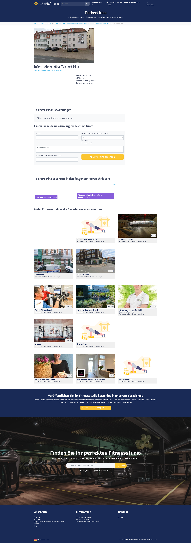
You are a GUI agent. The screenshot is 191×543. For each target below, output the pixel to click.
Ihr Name (39, 133)
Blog (35, 526)
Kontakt (120, 517)
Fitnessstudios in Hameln (102, 24)
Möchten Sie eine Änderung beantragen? (48, 70)
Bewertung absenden (103, 156)
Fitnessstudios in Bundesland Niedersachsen (71, 24)
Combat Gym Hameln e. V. (87, 239)
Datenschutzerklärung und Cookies (88, 522)
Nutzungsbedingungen (84, 517)
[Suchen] (87, 4)
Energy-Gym (82, 344)
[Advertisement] (127, 43)
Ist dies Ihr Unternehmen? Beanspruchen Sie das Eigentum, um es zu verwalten (95, 17)
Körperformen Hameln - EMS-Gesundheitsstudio (130, 311)
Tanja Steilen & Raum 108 (45, 379)
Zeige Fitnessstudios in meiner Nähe (96, 470)
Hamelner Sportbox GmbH (87, 310)
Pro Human (39, 275)
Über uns (37, 517)
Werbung (37, 524)
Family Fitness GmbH (43, 310)
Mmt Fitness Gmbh (126, 379)
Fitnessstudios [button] (97, 2)
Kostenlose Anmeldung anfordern (95, 407)
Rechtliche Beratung (83, 519)
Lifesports (39, 344)
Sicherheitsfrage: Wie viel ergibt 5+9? (49, 155)
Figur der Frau (83, 275)
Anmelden (150, 5)
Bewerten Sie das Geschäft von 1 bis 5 (94, 133)
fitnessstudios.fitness (42, 24)
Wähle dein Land (43, 540)
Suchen (121, 466)
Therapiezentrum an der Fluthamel (91, 379)
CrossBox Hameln (126, 239)
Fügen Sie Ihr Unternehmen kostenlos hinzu (122, 3)
